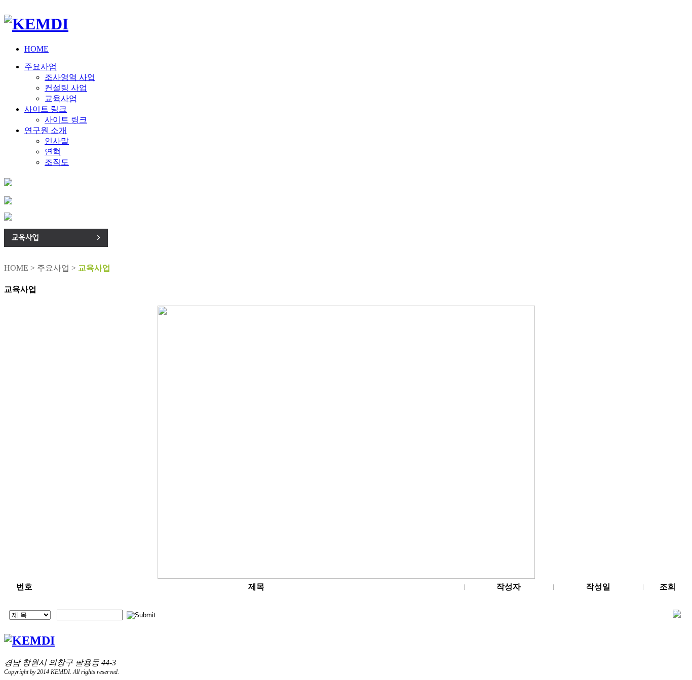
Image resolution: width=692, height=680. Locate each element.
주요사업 (40, 66)
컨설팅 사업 (66, 87)
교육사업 (61, 98)
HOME (36, 49)
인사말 (57, 141)
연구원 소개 (45, 130)
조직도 (57, 162)
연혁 (53, 151)
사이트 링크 (45, 109)
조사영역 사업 (70, 77)
